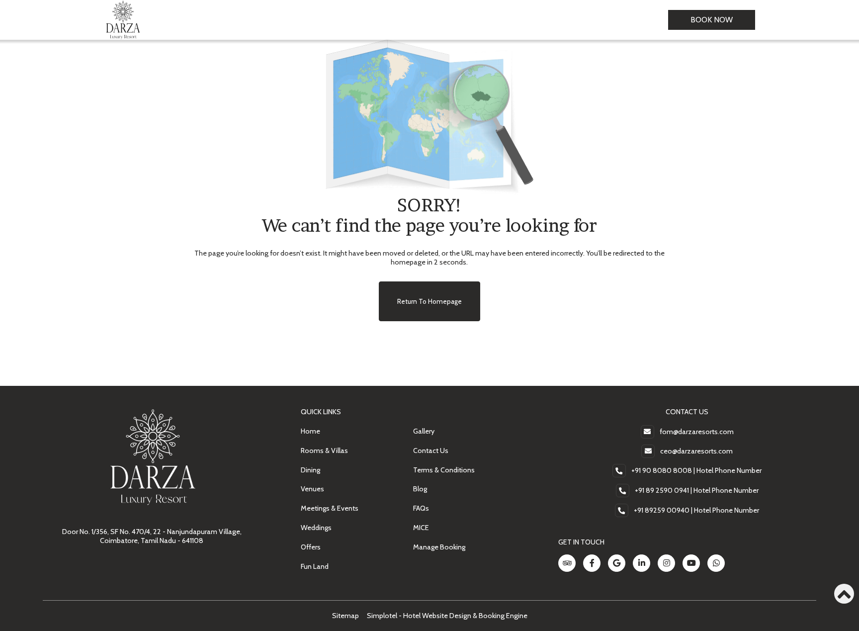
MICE (421, 527)
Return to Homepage (429, 301)
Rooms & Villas (324, 450)
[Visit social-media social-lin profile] (641, 563)
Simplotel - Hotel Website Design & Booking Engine (447, 615)
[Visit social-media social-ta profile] (567, 563)
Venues (312, 488)
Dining (310, 469)
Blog (420, 488)
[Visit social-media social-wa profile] (716, 563)
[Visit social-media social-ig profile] (666, 563)
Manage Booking (439, 546)
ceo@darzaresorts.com (696, 451)
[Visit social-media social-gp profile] (616, 563)
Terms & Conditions (444, 469)
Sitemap (345, 615)
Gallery (423, 431)
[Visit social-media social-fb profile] (592, 563)
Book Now (711, 19)
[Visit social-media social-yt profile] (691, 563)
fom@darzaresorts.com (697, 431)
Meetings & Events (329, 508)
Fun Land (315, 566)
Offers (311, 546)
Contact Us (430, 450)
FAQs (421, 508)
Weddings (316, 527)
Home (310, 431)
